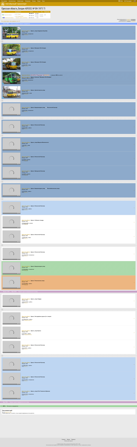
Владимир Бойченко (28, 320)
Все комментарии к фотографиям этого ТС (10, 21)
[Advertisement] (68, 427)
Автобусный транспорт (16, 4)
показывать (133, 21)
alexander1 (26, 34)
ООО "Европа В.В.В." (19, 16)
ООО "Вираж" (18, 14)
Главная (63, 439)
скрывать (128, 19)
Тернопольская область (9, 17)
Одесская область (8, 14)
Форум (68, 439)
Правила (73, 439)
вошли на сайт (8, 412)
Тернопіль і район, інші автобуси (21, 17)
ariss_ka (25, 111)
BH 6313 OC (46, 75)
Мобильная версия (68, 440)
